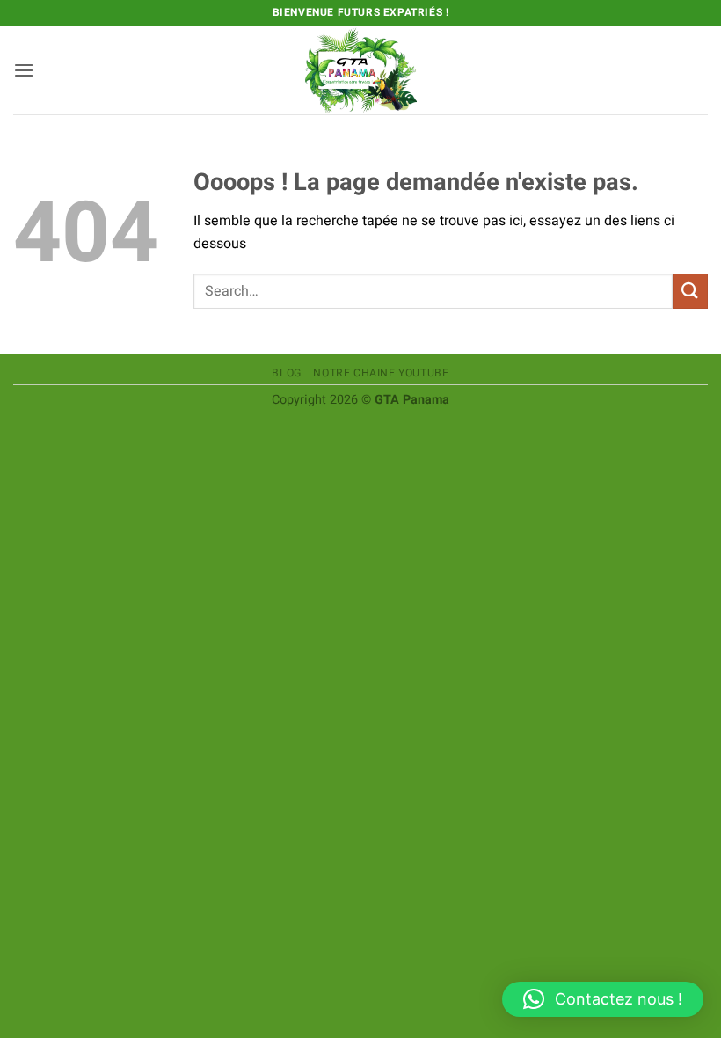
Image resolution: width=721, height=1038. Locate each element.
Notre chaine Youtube (380, 373)
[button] (23, 69)
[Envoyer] (690, 291)
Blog (286, 373)
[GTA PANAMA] (360, 70)
